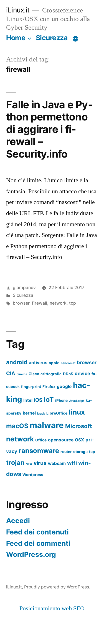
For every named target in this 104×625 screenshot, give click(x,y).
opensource (60, 440)
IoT (49, 399)
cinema (22, 374)
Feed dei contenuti (37, 532)
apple (54, 363)
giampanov (24, 287)
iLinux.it (18, 10)
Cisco (34, 374)
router (66, 451)
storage (80, 451)
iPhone (61, 400)
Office (41, 440)
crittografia (51, 374)
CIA (10, 373)
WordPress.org (31, 554)
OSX (79, 440)
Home (15, 38)
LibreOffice (56, 413)
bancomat (68, 363)
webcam (57, 463)
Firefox (48, 386)
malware (47, 425)
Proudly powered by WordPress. (57, 587)
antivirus (38, 362)
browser (21, 303)
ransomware (39, 451)
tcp (72, 303)
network (58, 303)
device (82, 373)
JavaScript (76, 401)
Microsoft (78, 426)
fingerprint (31, 386)
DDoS (68, 374)
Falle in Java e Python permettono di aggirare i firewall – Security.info (49, 129)
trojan (15, 463)
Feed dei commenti (38, 543)
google (64, 386)
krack (41, 413)
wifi (72, 463)
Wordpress (32, 474)
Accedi (18, 520)
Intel (27, 400)
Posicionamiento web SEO (52, 608)
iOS (38, 400)
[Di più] (75, 38)
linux (77, 412)
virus (40, 463)
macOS (17, 425)
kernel (29, 413)
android (16, 362)
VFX (29, 464)
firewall (39, 303)
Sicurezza (52, 38)
